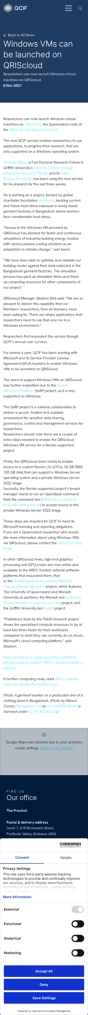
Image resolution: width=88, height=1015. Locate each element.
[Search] (80, 8)
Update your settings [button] (56, 748)
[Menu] (68, 8)
